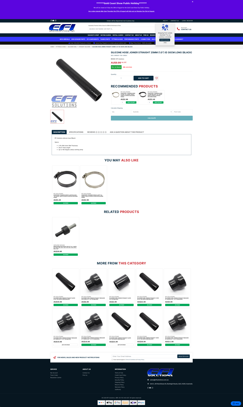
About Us (138, 35)
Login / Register (187, 20)
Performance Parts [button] (131, 39)
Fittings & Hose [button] (117, 39)
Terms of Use (119, 373)
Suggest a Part (93, 35)
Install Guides (118, 35)
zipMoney (118, 389)
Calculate (152, 118)
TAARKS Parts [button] (105, 39)
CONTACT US (186, 29)
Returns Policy (119, 384)
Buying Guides (106, 35)
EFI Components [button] (93, 39)
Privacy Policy (140, 359)
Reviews (91, 132)
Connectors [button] (145, 39)
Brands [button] (152, 35)
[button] (156, 78)
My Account (54, 373)
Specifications (76, 132)
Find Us (145, 35)
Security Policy (119, 380)
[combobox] (123, 29)
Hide (165, 42)
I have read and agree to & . (128, 359)
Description (59, 132)
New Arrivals (65, 39)
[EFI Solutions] (62, 27)
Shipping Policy (119, 382)
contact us (175, 20)
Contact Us (129, 35)
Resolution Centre (55, 377)
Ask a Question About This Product (127, 132)
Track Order (54, 375)
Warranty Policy (120, 387)
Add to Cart (143, 78)
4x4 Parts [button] (155, 39)
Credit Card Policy (120, 375)
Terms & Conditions (131, 359)
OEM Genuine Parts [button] (78, 39)
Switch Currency (164, 40)
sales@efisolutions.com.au (159, 380)
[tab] (59, 132)
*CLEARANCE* (178, 39)
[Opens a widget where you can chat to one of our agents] (236, 403)
